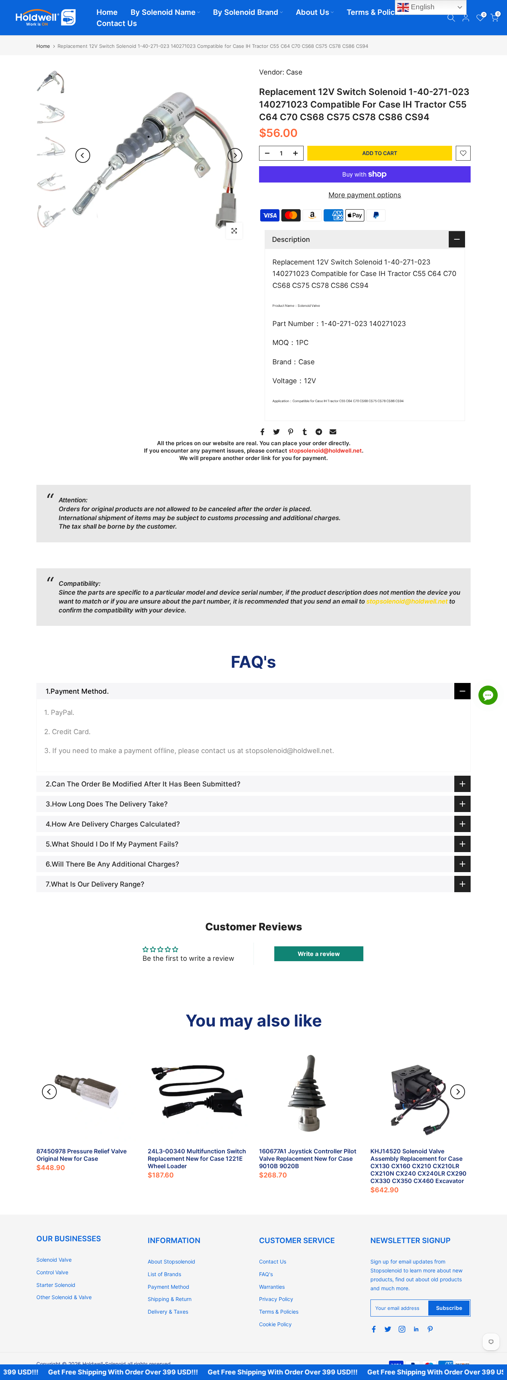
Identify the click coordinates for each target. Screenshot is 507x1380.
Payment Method (168, 1287)
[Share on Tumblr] (304, 431)
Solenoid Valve (54, 1259)
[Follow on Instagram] (402, 1329)
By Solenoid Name (163, 12)
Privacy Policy (276, 1299)
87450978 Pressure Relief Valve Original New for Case (81, 1154)
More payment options (364, 195)
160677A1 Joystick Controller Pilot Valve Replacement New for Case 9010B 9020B (307, 1158)
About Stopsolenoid (171, 1261)
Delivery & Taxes (168, 1311)
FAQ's (266, 1274)
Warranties (272, 1287)
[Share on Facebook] (262, 431)
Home (107, 12)
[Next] (235, 155)
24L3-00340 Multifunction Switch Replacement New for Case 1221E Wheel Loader (197, 1158)
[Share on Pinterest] (290, 431)
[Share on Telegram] (318, 431)
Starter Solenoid (55, 1285)
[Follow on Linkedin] (416, 1329)
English (422, 7)
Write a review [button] (319, 953)
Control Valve (52, 1272)
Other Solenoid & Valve (64, 1297)
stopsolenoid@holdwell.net (325, 450)
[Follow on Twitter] (388, 1329)
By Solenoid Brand (245, 12)
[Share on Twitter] (276, 431)
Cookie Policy (275, 1324)
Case (294, 72)
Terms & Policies (376, 12)
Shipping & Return (170, 1299)
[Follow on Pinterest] (430, 1329)
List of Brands (164, 1274)
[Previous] (82, 155)
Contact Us (117, 23)
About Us (312, 12)
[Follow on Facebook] (373, 1329)
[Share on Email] (333, 431)
